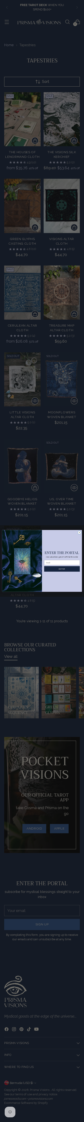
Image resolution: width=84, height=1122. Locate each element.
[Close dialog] (79, 532)
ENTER (62, 569)
